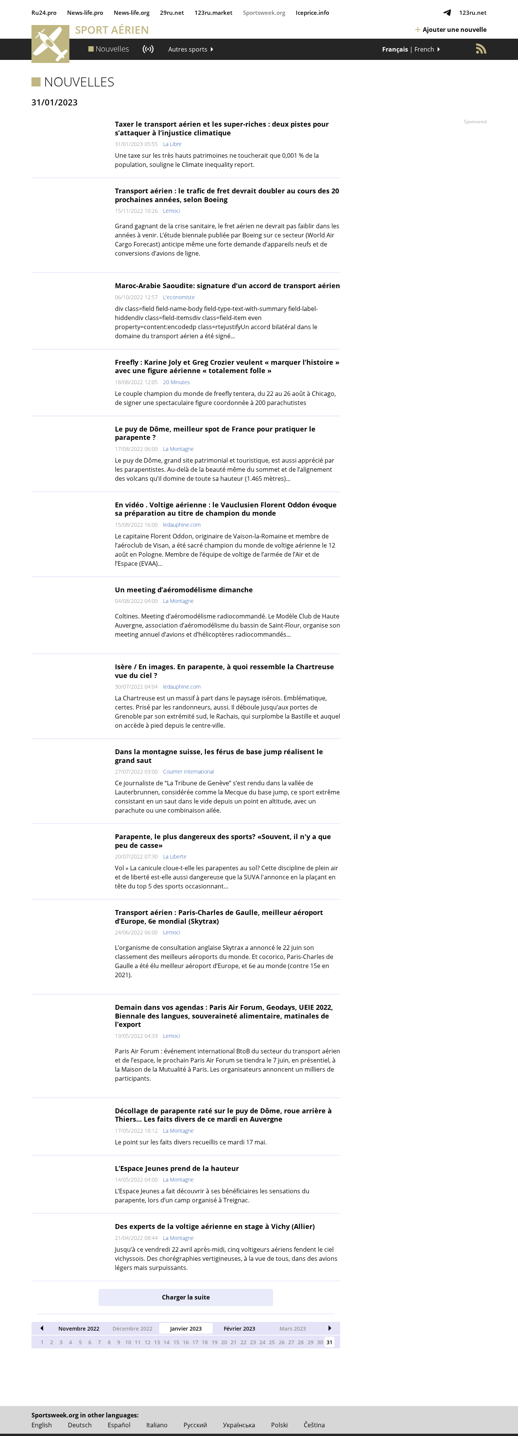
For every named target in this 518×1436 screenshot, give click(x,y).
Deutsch (80, 1425)
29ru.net (172, 12)
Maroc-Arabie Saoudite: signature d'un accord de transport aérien (227, 285)
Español (119, 1425)
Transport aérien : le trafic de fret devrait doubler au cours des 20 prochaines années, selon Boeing (227, 195)
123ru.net (473, 12)
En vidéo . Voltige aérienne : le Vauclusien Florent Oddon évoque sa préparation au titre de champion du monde (226, 509)
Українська (239, 1425)
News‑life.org (131, 12)
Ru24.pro (44, 12)
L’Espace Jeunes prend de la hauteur (177, 1168)
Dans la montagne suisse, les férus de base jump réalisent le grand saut (219, 756)
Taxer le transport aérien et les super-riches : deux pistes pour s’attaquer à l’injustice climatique (222, 128)
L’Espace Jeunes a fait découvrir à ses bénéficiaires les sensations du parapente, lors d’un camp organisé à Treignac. (212, 1195)
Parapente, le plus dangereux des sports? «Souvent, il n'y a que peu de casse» (223, 841)
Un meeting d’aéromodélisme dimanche (184, 589)
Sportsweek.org (264, 12)
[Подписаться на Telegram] (447, 12)
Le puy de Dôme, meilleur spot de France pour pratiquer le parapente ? (215, 433)
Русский (195, 1425)
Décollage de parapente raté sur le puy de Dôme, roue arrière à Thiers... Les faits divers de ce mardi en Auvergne (223, 1115)
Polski (279, 1425)
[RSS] (481, 48)
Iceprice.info (312, 12)
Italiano (157, 1425)
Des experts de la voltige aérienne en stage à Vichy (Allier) (215, 1226)
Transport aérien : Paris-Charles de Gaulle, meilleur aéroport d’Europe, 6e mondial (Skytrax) (219, 917)
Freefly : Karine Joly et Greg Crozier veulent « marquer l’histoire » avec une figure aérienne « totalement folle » (227, 366)
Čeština (314, 1425)
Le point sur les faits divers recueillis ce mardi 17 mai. (191, 1142)
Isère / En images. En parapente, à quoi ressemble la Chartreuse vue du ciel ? (224, 671)
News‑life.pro (85, 12)
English (41, 1425)
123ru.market (213, 12)
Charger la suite (186, 1297)
